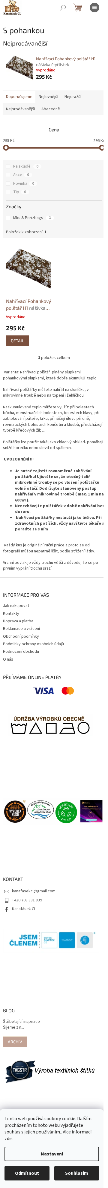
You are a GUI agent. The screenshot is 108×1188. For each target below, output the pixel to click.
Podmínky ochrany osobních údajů (33, 644)
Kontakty (11, 614)
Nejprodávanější (20, 109)
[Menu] (94, 8)
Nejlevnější (48, 97)
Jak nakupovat (16, 606)
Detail (17, 340)
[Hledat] (63, 8)
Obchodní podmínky (21, 636)
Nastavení (52, 1154)
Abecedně (50, 109)
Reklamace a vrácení (21, 629)
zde (8, 1138)
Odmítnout (27, 1173)
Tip (19, 192)
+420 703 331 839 (27, 900)
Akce (21, 175)
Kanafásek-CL (24, 909)
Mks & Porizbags (32, 218)
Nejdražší (72, 97)
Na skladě (25, 166)
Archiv (15, 1041)
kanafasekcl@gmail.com (34, 891)
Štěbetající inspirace (21, 1022)
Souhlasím (76, 1173)
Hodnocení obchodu (21, 652)
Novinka (23, 184)
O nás (8, 659)
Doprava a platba (18, 621)
